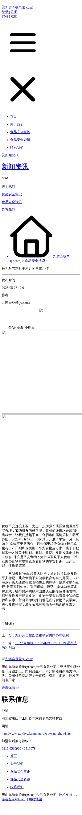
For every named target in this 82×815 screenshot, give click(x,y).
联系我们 (8, 210)
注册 (14, 12)
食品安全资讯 (12, 202)
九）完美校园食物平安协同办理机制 (42, 635)
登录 (5, 12)
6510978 (30, 748)
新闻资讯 (15, 166)
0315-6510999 (11, 748)
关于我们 (8, 186)
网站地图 (35, 799)
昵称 (5, 16)
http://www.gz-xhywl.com (19, 733)
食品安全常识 (12, 194)
